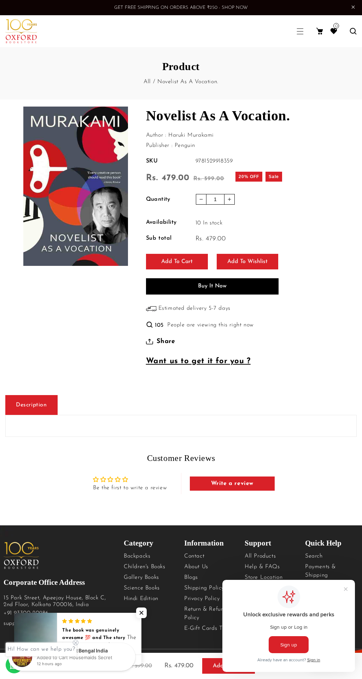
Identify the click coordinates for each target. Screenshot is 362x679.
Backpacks (137, 556)
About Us (196, 567)
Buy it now (212, 286)
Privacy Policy (202, 598)
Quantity (158, 199)
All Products (260, 556)
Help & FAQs (262, 567)
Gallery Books (141, 577)
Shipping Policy (204, 588)
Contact (194, 556)
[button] (300, 31)
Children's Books (144, 567)
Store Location (263, 577)
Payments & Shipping (320, 571)
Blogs (191, 577)
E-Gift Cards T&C (207, 628)
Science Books (142, 588)
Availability (161, 222)
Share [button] (166, 341)
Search (314, 556)
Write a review (232, 483)
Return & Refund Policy (205, 613)
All (147, 82)
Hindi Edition (141, 598)
